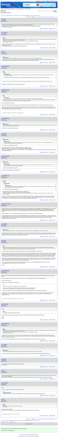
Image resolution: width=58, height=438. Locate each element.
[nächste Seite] (54, 17)
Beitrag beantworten (44, 28)
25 (30, 15)
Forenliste (3, 15)
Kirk (4, 51)
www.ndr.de (4, 364)
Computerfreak (6, 118)
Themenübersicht (11, 15)
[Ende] (56, 17)
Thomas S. (5, 32)
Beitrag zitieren (53, 28)
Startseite (2, 8)
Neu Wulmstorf (6, 66)
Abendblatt (7, 389)
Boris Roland (5, 304)
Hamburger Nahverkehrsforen (10, 8)
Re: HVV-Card (3, 20)
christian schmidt (6, 203)
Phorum (23, 436)
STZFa (4, 19)
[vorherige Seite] (37, 17)
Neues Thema (18, 15)
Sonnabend (5, 382)
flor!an (9, 12)
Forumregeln (36, 434)
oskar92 (4, 133)
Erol (4, 399)
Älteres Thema (12, 421)
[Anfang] (35, 17)
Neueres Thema (5, 421)
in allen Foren (37, 15)
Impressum (22, 434)
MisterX (4, 359)
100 (33, 15)
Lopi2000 (5, 224)
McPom (4, 240)
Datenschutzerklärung (28, 434)
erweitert (55, 12)
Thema (26, 8)
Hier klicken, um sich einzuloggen (7, 430)
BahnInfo (37, 436)
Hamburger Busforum (20, 8)
